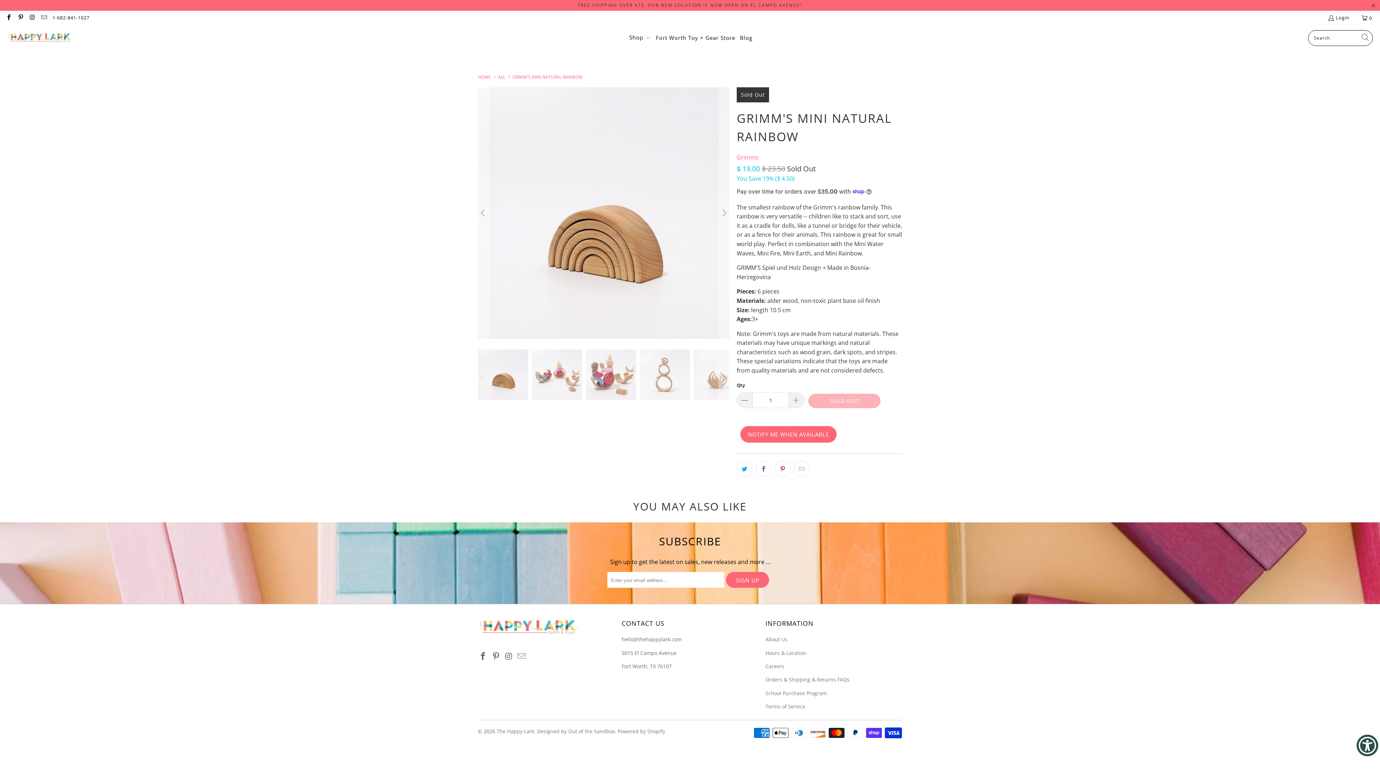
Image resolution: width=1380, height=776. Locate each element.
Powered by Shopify (641, 731)
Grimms (748, 157)
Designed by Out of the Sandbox (576, 731)
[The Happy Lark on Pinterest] (20, 18)
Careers (774, 666)
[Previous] (483, 213)
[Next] (724, 213)
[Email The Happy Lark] (43, 18)
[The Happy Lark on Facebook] (8, 18)
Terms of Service (785, 706)
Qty (741, 385)
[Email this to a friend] (802, 469)
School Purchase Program (796, 693)
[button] (640, 38)
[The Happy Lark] (40, 38)
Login (1342, 17)
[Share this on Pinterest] (783, 469)
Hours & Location (785, 653)
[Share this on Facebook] (764, 469)
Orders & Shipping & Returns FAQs (807, 679)
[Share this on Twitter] (745, 469)
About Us (776, 639)
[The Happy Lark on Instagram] (32, 18)
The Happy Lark (515, 731)
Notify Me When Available (788, 434)
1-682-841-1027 (70, 17)
